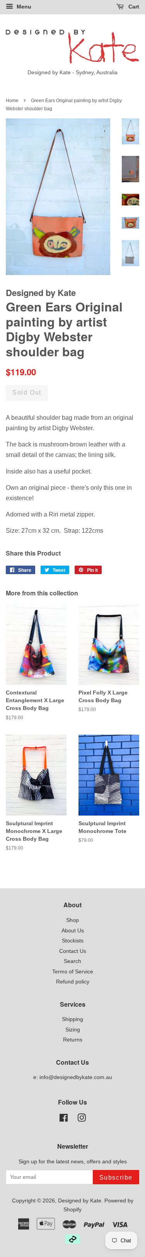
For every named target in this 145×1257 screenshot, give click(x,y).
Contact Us (72, 951)
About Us (72, 931)
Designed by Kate (79, 1201)
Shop (72, 920)
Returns (72, 1040)
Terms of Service (72, 972)
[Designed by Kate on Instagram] (81, 1119)
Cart (133, 6)
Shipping (72, 1019)
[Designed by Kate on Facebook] (63, 1119)
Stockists (73, 941)
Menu (23, 6)
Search (72, 961)
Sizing (72, 1030)
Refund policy (72, 982)
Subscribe (116, 1177)
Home (12, 100)
